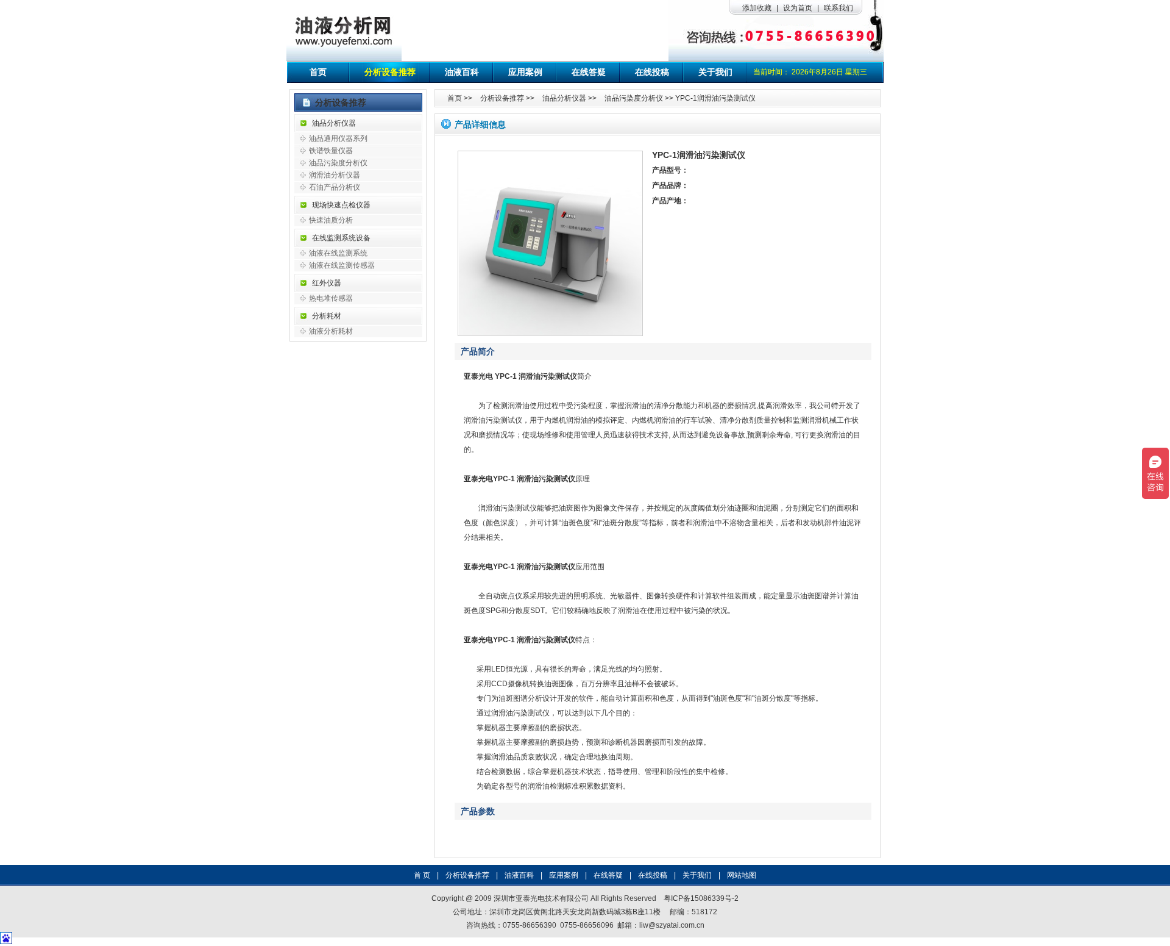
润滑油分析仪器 (334, 175)
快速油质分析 (331, 220)
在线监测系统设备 (341, 238)
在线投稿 (652, 72)
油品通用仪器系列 (338, 138)
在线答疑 (589, 72)
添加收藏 (756, 8)
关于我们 (715, 72)
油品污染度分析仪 (338, 163)
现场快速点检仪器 (341, 205)
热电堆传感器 (331, 298)
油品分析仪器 (334, 123)
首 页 (422, 875)
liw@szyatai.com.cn (671, 925)
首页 (318, 72)
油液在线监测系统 (338, 253)
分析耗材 (326, 316)
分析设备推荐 (390, 72)
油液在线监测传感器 (342, 265)
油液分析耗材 (331, 331)
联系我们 (838, 8)
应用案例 (525, 72)
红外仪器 (326, 283)
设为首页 (797, 8)
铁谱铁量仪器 (331, 150)
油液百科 (462, 72)
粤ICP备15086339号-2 (701, 898)
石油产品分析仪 (334, 187)
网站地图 (741, 875)
